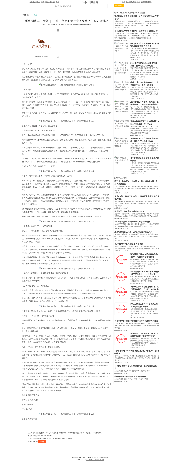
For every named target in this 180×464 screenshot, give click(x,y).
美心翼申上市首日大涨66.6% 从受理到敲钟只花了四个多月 (144, 44)
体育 (123, 2)
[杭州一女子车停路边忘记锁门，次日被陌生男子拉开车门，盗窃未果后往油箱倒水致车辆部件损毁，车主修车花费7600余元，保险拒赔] (121, 291)
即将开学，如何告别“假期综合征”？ (129, 211)
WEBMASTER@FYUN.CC (95, 460)
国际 (35, 2)
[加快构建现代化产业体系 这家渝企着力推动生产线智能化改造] (121, 142)
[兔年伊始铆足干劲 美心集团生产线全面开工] (121, 160)
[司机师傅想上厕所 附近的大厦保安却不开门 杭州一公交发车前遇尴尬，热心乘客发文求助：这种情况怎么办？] (121, 276)
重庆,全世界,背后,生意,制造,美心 (130, 13)
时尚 (42, 2)
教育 (146, 2)
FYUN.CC (84, 458)
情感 (46, 2)
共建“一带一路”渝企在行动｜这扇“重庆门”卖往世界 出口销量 (144, 83)
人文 (50, 2)
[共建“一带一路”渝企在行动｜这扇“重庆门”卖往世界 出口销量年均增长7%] (121, 85)
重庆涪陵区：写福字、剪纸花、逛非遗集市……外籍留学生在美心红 (144, 103)
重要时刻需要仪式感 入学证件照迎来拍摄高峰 (133, 231)
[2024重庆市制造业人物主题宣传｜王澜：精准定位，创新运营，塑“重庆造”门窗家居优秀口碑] (121, 68)
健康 (57, 2)
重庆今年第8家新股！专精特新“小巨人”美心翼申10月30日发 (144, 122)
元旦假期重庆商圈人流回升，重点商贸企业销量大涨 (136, 31)
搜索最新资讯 (118, 6)
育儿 (149, 2)
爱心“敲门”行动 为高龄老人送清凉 (128, 244)
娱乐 (127, 2)
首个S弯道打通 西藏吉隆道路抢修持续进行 (132, 221)
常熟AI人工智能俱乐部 (100, 457)
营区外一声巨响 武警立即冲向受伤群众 (130, 376)
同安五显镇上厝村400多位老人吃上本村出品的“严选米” (144, 305)
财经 (131, 2)
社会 (38, 2)
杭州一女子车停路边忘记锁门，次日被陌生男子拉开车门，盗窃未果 (144, 288)
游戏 (142, 2)
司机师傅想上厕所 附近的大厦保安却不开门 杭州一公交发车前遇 (144, 273)
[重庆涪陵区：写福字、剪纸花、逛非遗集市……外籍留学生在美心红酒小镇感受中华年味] (121, 106)
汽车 (53, 2)
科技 (138, 2)
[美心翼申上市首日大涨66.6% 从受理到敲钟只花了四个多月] (121, 47)
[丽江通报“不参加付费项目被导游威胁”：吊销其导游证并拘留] (121, 259)
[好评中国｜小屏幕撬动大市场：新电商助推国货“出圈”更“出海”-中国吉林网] (121, 338)
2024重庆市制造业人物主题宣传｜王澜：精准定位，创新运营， (144, 64)
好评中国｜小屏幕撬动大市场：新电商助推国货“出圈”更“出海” (144, 334)
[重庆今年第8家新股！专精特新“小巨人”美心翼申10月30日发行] (121, 124)
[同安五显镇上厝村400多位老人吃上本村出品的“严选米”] (121, 309)
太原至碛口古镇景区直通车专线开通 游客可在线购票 (136, 321)
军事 (134, 2)
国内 (31, 2)
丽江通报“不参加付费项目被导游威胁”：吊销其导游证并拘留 (144, 255)
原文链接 (41, 442)
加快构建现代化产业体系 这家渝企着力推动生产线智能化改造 (144, 139)
